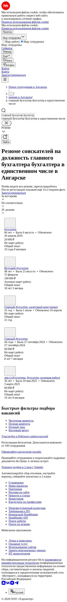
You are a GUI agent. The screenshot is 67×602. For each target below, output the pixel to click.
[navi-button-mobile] (5, 80)
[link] (7, 60)
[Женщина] (10, 223)
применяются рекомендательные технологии (31, 561)
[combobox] (17, 115)
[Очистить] (6, 123)
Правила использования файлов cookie (25, 28)
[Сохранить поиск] (5, 137)
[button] (5, 68)
